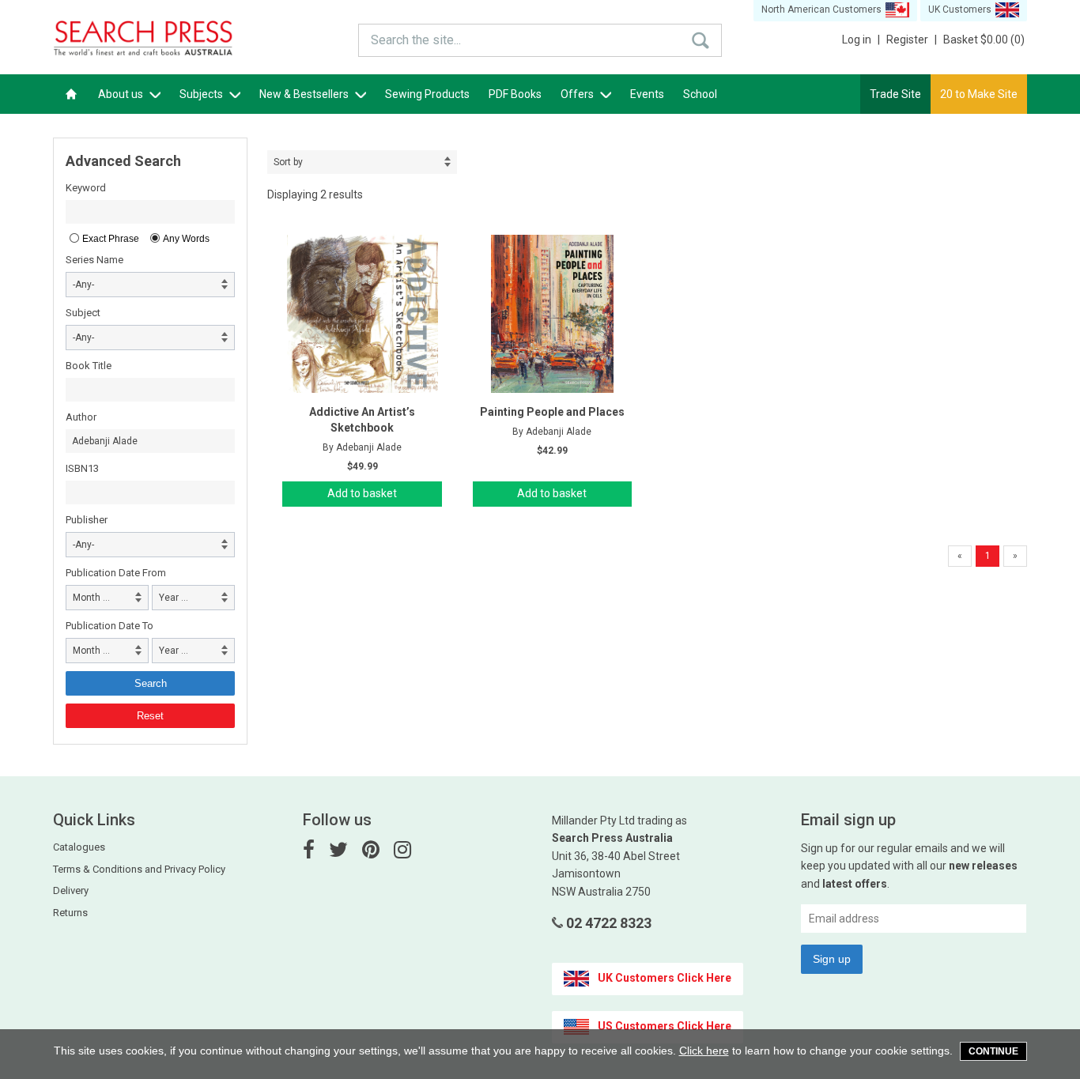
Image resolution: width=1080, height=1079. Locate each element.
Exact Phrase (110, 238)
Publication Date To (109, 626)
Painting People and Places (552, 412)
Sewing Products (427, 94)
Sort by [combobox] (288, 162)
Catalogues (79, 847)
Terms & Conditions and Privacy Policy (139, 869)
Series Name (94, 260)
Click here (704, 1050)
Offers (578, 94)
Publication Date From (116, 573)
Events (647, 94)
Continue (993, 1051)
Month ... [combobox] (91, 597)
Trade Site (895, 94)
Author (81, 417)
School (700, 94)
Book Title (88, 366)
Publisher (87, 520)
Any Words (186, 238)
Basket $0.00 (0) (984, 39)
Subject (83, 313)
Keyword (86, 188)
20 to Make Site (979, 94)
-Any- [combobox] (83, 284)
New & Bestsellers (305, 94)
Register (911, 39)
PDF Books (515, 94)
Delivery (71, 890)
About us (121, 94)
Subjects (202, 94)
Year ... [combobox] (173, 597)
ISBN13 (82, 468)
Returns (70, 913)
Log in (861, 39)
